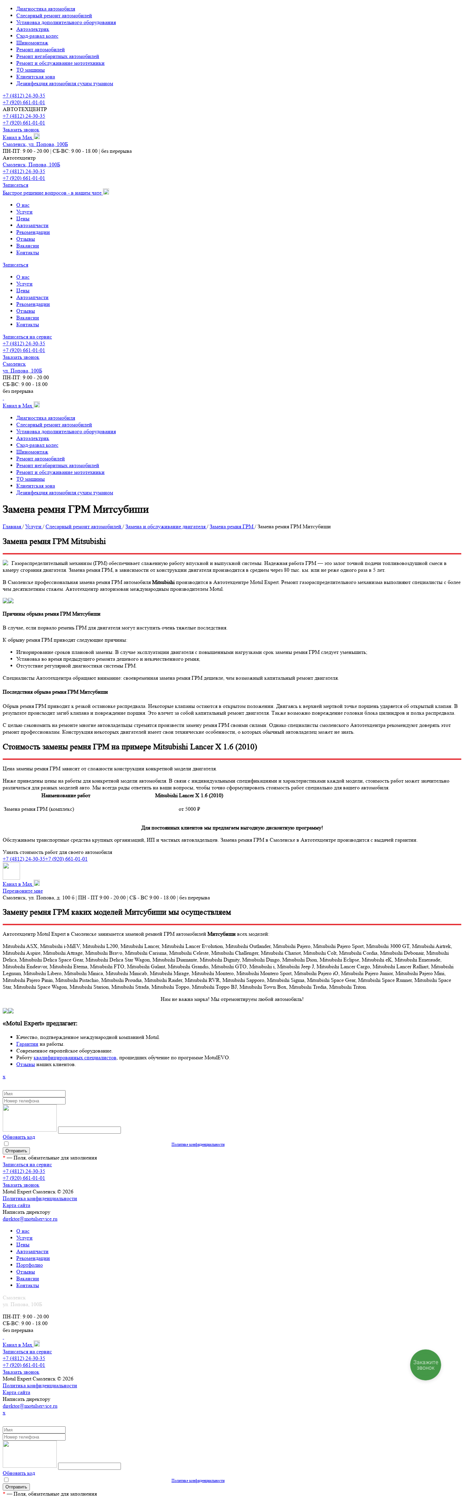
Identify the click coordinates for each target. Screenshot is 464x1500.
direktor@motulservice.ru (30, 1218)
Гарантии (27, 1044)
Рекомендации (33, 232)
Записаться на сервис (27, 336)
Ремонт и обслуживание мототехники (60, 63)
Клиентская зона (35, 76)
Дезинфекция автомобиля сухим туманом (64, 83)
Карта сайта (16, 1205)
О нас (23, 205)
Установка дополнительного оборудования (66, 22)
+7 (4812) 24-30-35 (24, 95)
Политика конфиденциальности (40, 1198)
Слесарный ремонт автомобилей (54, 15)
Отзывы (25, 239)
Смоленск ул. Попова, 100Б (22, 367)
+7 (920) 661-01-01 (24, 102)
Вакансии (27, 245)
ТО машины (30, 70)
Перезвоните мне (23, 891)
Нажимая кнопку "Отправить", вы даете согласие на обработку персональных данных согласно (117, 1144)
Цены (23, 218)
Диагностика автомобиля (45, 8)
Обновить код (19, 1137)
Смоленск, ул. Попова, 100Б (35, 144)
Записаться (15, 185)
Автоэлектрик (32, 29)
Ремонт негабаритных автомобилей (57, 56)
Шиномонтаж (32, 42)
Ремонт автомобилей (40, 49)
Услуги (24, 211)
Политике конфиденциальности (198, 1144)
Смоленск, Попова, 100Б (31, 164)
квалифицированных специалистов (75, 1057)
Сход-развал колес (37, 36)
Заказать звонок (21, 129)
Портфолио (29, 1265)
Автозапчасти (32, 225)
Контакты (27, 252)
